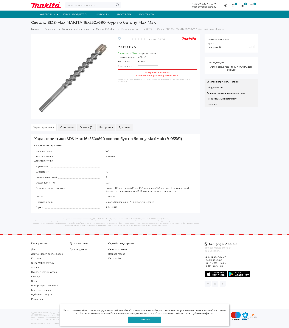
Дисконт (35, 249)
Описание (67, 127)
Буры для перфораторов (75, 29)
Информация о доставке (44, 285)
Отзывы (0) (86, 127)
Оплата (35, 267)
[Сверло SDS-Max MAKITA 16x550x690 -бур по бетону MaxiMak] (73, 76)
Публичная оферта (41, 294)
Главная (35, 29)
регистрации (149, 53)
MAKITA (141, 57)
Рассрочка (106, 127)
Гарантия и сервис (41, 290)
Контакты (146, 14)
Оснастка (50, 29)
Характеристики (43, 127)
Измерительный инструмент (221, 99)
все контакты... (213, 250)
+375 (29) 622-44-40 (223, 244)
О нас (34, 281)
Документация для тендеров (47, 254)
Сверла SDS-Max (105, 29)
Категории (47, 14)
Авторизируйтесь (219, 66)
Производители (78, 249)
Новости (102, 14)
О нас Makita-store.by (42, 263)
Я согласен (144, 319)
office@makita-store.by (203, 6)
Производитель (75, 14)
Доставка (124, 14)
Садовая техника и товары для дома (226, 93)
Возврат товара (116, 254)
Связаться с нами (117, 249)
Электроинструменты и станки (223, 82)
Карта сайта (114, 258)
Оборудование (215, 87)
